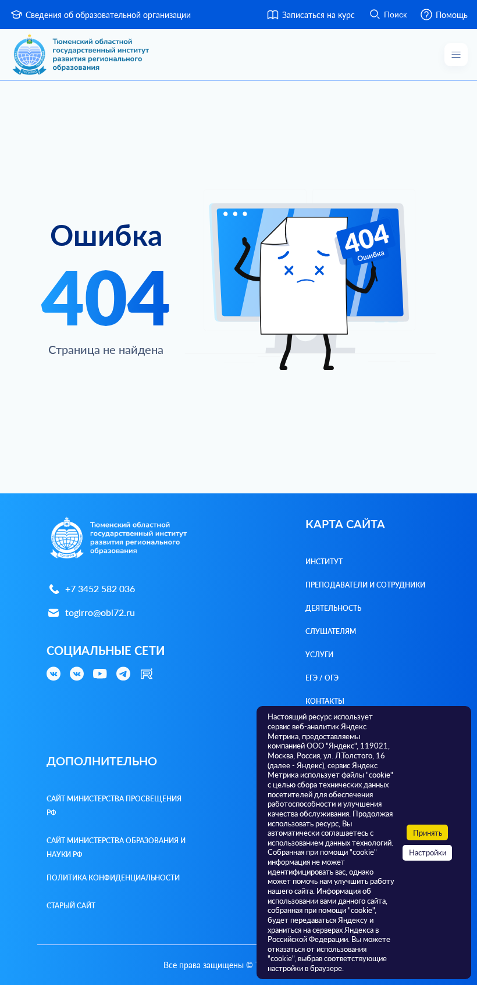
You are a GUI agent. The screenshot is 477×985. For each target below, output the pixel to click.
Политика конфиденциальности (113, 877)
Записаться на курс (318, 15)
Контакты (324, 701)
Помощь (452, 15)
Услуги (319, 654)
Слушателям (330, 631)
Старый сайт (71, 905)
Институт (324, 561)
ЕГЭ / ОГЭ (322, 678)
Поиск (395, 14)
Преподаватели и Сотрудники (365, 585)
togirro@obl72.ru (100, 612)
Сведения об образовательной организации (108, 15)
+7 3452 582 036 (100, 588)
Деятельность (333, 608)
